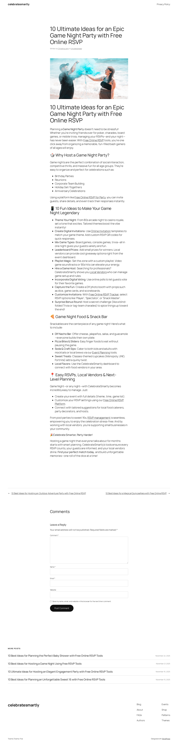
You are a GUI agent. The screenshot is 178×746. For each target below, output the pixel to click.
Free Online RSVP (93, 140)
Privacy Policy (163, 4)
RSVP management (98, 417)
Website (53, 590)
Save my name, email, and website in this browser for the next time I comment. (81, 601)
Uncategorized (76, 48)
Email (52, 578)
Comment (54, 535)
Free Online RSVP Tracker (104, 294)
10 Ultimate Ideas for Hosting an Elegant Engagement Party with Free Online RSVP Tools (60, 671)
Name (52, 567)
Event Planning (101, 352)
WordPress (166, 739)
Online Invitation (101, 231)
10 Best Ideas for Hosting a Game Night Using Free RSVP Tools (45, 663)
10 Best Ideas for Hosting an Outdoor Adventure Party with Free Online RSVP (48, 493)
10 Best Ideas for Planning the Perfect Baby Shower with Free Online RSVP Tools (55, 655)
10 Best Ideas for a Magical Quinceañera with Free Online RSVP (136, 493)
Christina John (63, 48)
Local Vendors (98, 272)
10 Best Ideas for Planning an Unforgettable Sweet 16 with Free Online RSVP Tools (56, 679)
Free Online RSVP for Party (89, 197)
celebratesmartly (18, 4)
